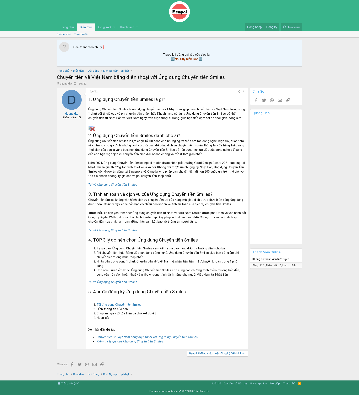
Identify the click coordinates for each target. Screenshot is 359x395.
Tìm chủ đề (80, 34)
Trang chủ (67, 27)
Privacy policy (258, 383)
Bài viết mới (64, 34)
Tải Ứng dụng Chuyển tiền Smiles (119, 305)
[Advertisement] (276, 180)
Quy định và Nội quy (235, 383)
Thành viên (126, 27)
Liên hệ (216, 383)
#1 (244, 91)
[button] (114, 27)
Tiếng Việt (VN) (69, 383)
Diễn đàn (86, 27)
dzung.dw (66, 83)
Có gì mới (104, 27)
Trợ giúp (274, 383)
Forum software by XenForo (179, 391)
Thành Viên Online (266, 252)
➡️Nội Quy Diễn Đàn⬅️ (186, 59)
